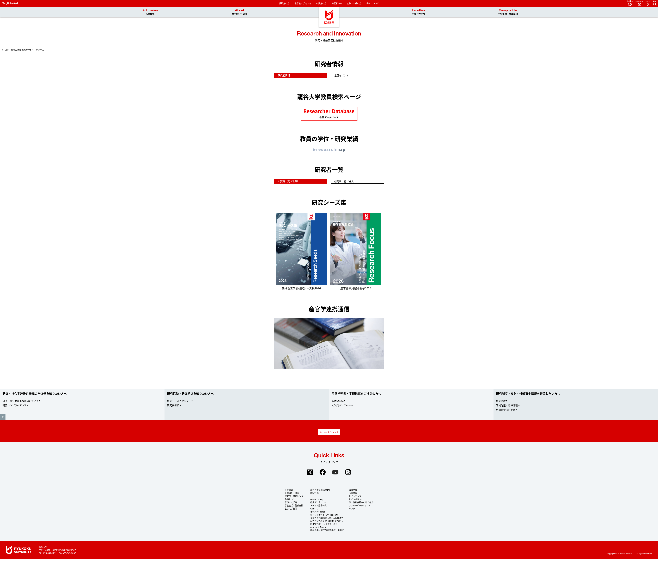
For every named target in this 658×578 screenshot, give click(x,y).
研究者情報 (284, 75)
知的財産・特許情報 (507, 405)
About (239, 12)
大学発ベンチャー (341, 405)
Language (628, 3)
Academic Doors (318, 527)
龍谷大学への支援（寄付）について (326, 520)
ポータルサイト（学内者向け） (324, 514)
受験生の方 (284, 3)
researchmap (316, 499)
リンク (352, 508)
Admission (150, 12)
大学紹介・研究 (292, 493)
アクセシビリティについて (361, 505)
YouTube (335, 472)
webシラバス (316, 508)
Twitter (310, 472)
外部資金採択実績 (505, 409)
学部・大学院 (291, 502)
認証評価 (314, 493)
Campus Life (508, 12)
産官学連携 (338, 400)
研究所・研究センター (179, 400)
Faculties (418, 12)
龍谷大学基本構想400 (320, 490)
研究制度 (501, 400)
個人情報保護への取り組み (361, 502)
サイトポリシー (356, 499)
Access (647, 3)
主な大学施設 (291, 508)
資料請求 (353, 490)
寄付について (373, 3)
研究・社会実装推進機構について (21, 400)
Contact (638, 3)
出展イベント (341, 75)
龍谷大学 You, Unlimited (329, 17)
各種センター (291, 499)
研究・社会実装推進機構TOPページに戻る (24, 50)
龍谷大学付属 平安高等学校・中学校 (327, 530)
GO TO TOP (2, 417)
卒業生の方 (321, 3)
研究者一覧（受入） (345, 181)
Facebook (322, 472)
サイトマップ (355, 496)
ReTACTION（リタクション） (324, 523)
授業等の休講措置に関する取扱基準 (326, 517)
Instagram (348, 472)
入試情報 (289, 490)
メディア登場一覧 (318, 505)
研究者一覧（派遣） (288, 181)
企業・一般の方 (354, 3)
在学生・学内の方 (303, 3)
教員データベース (318, 502)
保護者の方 (337, 3)
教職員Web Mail (317, 511)
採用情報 (353, 493)
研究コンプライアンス (14, 405)
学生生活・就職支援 (294, 505)
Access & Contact (329, 432)
